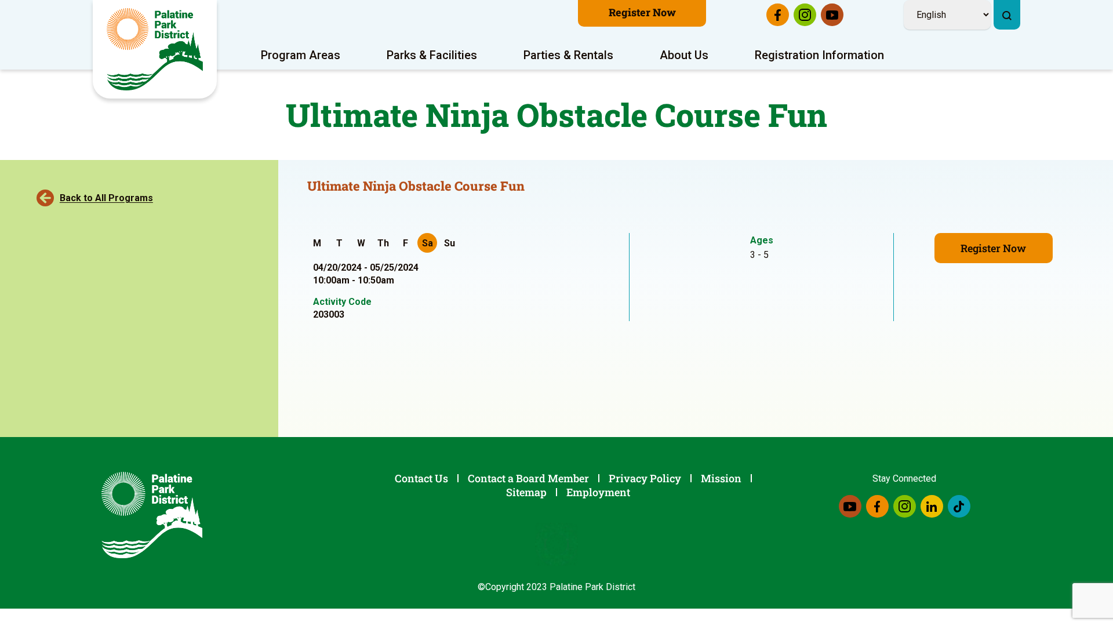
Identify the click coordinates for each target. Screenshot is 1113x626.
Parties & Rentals (568, 55)
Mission (721, 478)
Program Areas (300, 55)
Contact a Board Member (528, 478)
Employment (598, 492)
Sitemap (526, 492)
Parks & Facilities (432, 55)
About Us (684, 55)
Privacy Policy (645, 478)
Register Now (642, 12)
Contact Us (421, 478)
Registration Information (819, 55)
